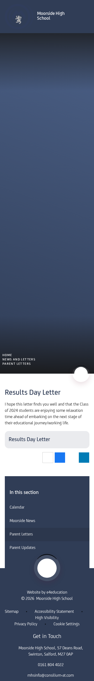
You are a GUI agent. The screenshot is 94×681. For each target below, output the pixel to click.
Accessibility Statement (54, 612)
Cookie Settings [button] (67, 624)
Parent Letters (16, 364)
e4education (57, 592)
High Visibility (47, 618)
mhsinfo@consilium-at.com (50, 676)
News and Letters (18, 359)
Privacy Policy (25, 624)
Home (7, 355)
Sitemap (12, 612)
